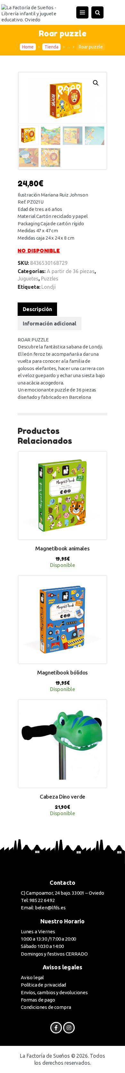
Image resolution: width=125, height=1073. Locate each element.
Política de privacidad (43, 984)
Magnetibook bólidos (62, 672)
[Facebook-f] (56, 1027)
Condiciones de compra (46, 1007)
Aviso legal (32, 977)
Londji (48, 287)
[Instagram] (68, 1027)
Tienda (51, 46)
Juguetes (28, 278)
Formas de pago (38, 999)
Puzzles (49, 278)
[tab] (37, 309)
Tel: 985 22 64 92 (38, 900)
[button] (96, 83)
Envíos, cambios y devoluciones (54, 992)
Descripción (37, 309)
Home (28, 46)
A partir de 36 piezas (71, 271)
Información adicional (49, 323)
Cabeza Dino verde (62, 797)
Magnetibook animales (62, 548)
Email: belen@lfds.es (43, 907)
